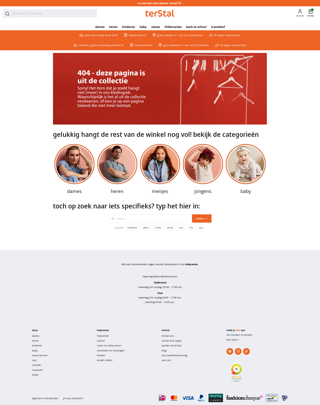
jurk (181, 227)
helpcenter (103, 335)
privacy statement (73, 398)
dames (36, 335)
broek (170, 227)
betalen (101, 355)
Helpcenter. (191, 264)
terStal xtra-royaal (172, 340)
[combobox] (50, 13)
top (201, 227)
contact (101, 340)
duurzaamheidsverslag (174, 355)
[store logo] (160, 13)
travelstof (132, 227)
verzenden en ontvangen (111, 350)
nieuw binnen (40, 355)
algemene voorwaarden (45, 398)
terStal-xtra (168, 335)
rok (191, 227)
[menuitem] (100, 25)
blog (164, 350)
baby (35, 350)
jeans (145, 227)
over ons (166, 360)
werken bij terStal (171, 345)
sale (34, 360)
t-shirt (158, 227)
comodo (36, 365)
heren (35, 340)
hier (238, 330)
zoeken (200, 218)
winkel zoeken (104, 360)
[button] (300, 13)
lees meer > (233, 339)
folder (35, 374)
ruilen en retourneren (109, 345)
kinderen (37, 345)
